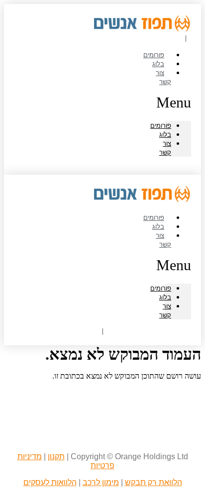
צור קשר (163, 77)
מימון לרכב (101, 482)
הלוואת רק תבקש (153, 482)
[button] (178, 102)
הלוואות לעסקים (50, 482)
